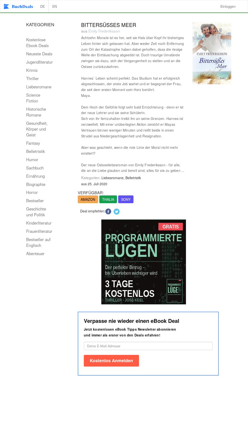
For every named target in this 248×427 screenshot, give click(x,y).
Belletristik (35, 151)
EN (54, 6)
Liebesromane (38, 87)
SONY (126, 199)
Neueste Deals (39, 54)
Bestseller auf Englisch (38, 242)
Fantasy (33, 143)
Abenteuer (35, 253)
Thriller (32, 78)
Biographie (35, 184)
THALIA (108, 199)
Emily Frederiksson (104, 30)
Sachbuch (35, 168)
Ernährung (35, 176)
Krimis (32, 70)
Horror (32, 192)
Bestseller (35, 200)
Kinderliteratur (39, 223)
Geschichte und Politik (36, 212)
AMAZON (88, 199)
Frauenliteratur (39, 231)
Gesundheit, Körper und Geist (37, 129)
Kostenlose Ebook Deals (37, 42)
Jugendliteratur (39, 62)
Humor (32, 159)
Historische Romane (36, 112)
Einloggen (228, 6)
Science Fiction (33, 98)
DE (42, 6)
